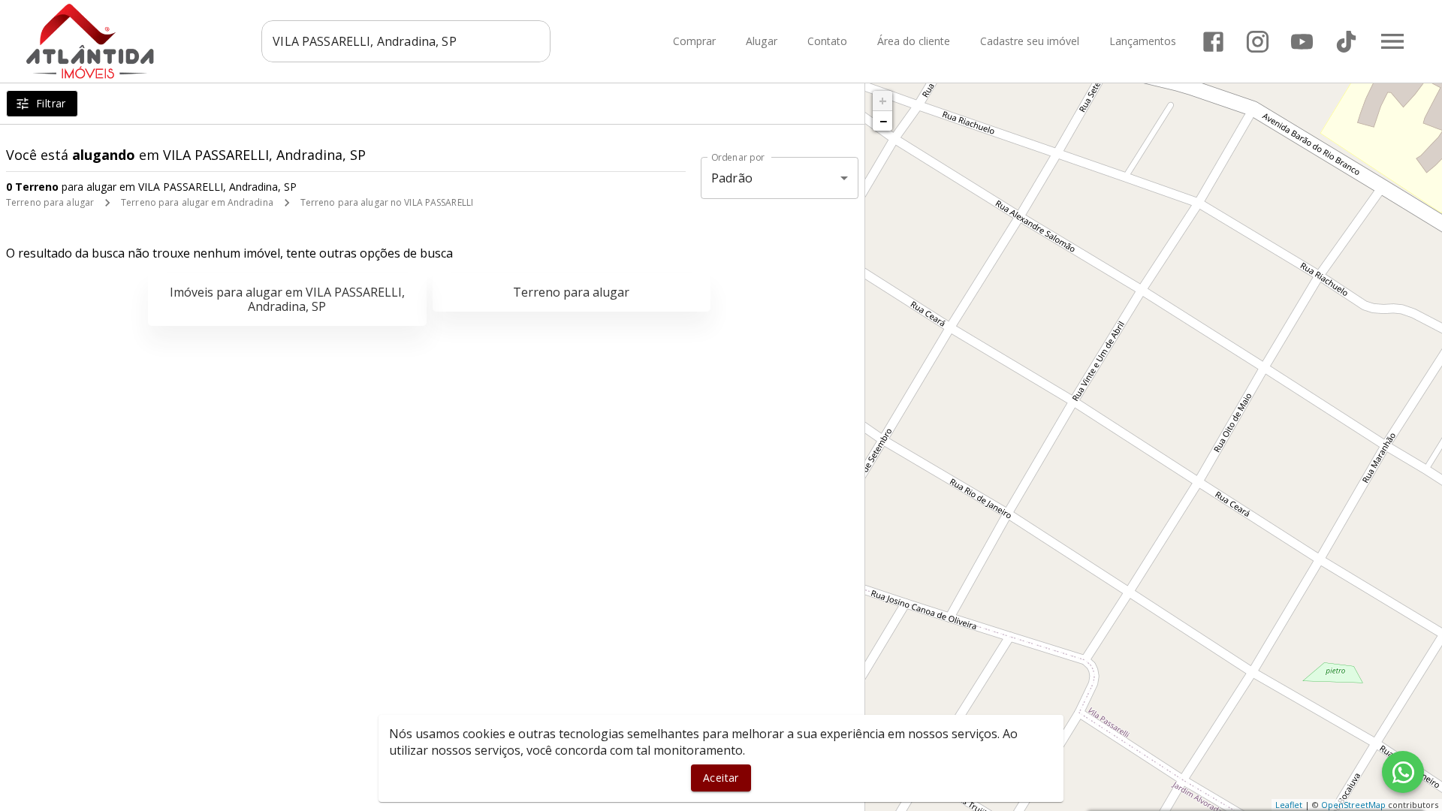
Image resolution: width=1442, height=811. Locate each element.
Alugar (761, 41)
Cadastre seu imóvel (1029, 41)
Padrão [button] (732, 178)
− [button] (883, 121)
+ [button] (883, 101)
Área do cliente (913, 41)
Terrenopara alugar (571, 292)
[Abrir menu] (1392, 41)
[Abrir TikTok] (1346, 42)
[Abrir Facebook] (1213, 42)
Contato (827, 41)
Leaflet (1288, 804)
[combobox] (406, 41)
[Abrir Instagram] (1257, 42)
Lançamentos (1142, 41)
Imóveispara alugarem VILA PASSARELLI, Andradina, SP (287, 299)
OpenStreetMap (1353, 804)
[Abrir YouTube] (1302, 42)
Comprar (694, 41)
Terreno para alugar (50, 202)
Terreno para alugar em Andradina (197, 202)
